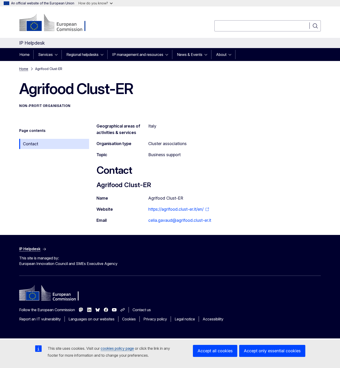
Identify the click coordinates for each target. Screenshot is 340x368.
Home (24, 54)
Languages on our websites (91, 319)
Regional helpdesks (82, 54)
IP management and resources (137, 54)
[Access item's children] (58, 54)
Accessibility (213, 319)
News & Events (189, 54)
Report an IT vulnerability (40, 319)
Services (45, 54)
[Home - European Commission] (56, 23)
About (221, 54)
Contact (30, 143)
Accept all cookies (215, 350)
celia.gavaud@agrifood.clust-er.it (179, 220)
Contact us (142, 309)
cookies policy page (117, 348)
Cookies (129, 319)
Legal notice (185, 319)
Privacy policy (155, 319)
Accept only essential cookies (272, 350)
